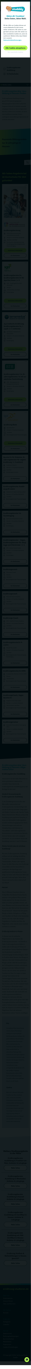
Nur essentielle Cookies (15, 52)
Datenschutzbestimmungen (12, 40)
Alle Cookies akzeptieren (15, 48)
